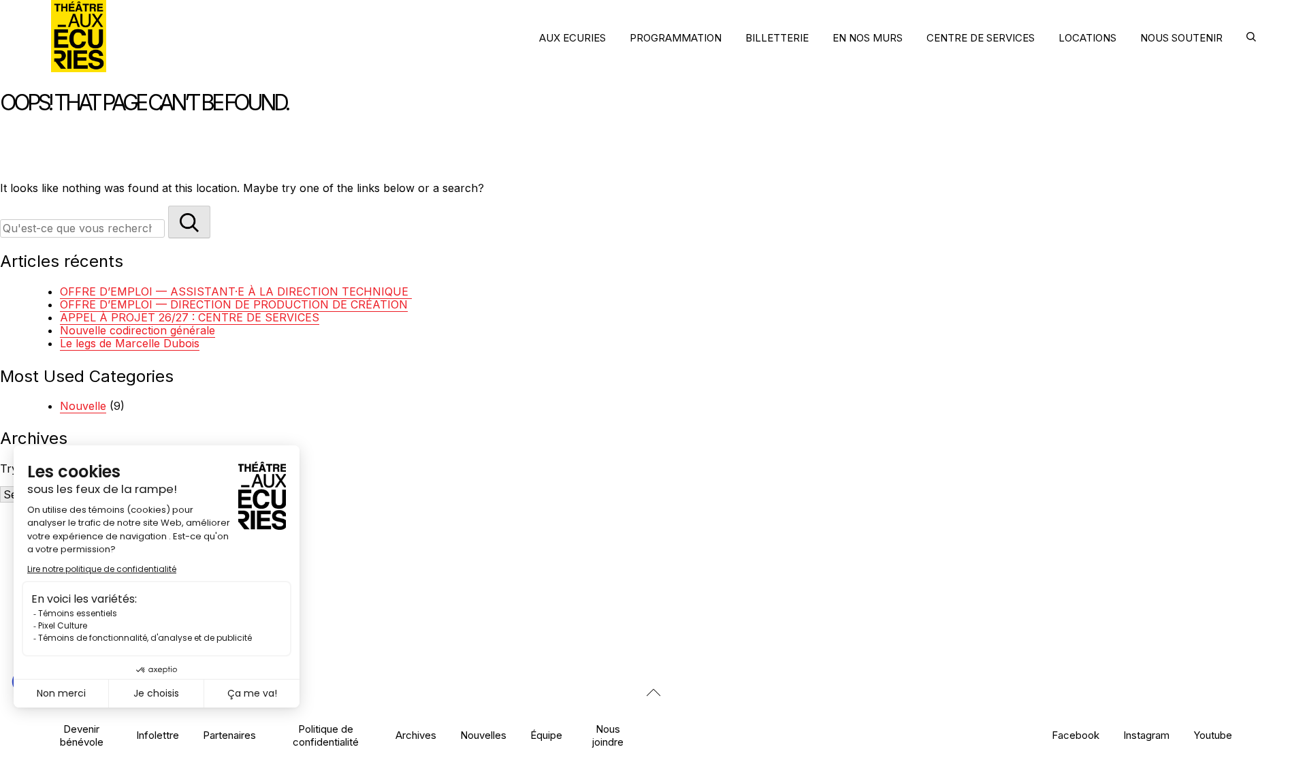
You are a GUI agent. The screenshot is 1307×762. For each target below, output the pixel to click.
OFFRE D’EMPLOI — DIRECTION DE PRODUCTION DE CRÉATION (234, 304)
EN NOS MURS (868, 37)
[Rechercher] (189, 222)
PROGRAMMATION (676, 37)
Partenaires (229, 735)
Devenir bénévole (81, 735)
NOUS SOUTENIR (1181, 37)
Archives (416, 735)
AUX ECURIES (572, 37)
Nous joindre (608, 735)
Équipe (546, 735)
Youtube (1212, 735)
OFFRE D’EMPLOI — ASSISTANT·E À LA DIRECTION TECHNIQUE (236, 291)
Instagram (1146, 735)
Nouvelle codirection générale (137, 330)
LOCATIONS (1087, 37)
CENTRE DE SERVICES (980, 37)
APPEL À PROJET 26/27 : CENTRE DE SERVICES (189, 317)
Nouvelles (483, 735)
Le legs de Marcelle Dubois (129, 343)
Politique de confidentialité (326, 735)
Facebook (1075, 735)
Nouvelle (83, 406)
